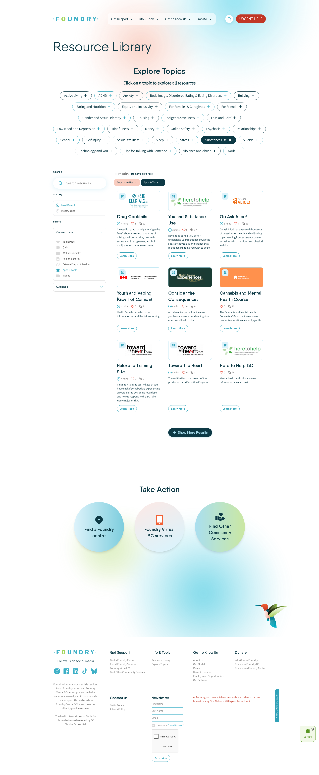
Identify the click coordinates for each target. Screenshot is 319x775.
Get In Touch (117, 705)
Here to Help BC (236, 365)
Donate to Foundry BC (247, 664)
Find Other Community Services (127, 672)
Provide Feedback (277, 705)
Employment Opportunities (208, 676)
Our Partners (200, 680)
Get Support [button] (119, 19)
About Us (198, 660)
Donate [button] (202, 19)
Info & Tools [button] (146, 19)
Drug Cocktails (132, 216)
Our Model (199, 664)
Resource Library (161, 660)
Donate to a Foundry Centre (250, 668)
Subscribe (161, 758)
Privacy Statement (175, 725)
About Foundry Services (123, 664)
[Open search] (229, 19)
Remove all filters (142, 173)
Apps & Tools (151, 182)
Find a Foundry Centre (122, 660)
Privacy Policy (117, 709)
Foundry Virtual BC (120, 668)
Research (198, 668)
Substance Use (125, 182)
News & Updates (202, 672)
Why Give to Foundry (246, 660)
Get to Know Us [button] (175, 19)
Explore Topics (160, 664)
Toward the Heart (185, 365)
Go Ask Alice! (233, 216)
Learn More (127, 255)
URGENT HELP (251, 18)
